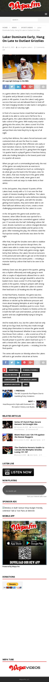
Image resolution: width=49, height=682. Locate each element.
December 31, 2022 (22, 440)
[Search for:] (24, 20)
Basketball (13, 370)
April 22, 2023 (9, 47)
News (14, 27)
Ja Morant (26, 375)
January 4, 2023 (21, 455)
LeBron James (10, 380)
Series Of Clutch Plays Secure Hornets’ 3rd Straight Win (27, 423)
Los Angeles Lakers (25, 47)
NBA (26, 384)
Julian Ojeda (36, 440)
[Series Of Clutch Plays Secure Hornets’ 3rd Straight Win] (8, 424)
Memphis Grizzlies (12, 384)
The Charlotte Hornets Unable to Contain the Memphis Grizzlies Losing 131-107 (29, 449)
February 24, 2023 (22, 427)
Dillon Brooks (10, 375)
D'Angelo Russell (30, 370)
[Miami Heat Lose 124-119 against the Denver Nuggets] (8, 437)
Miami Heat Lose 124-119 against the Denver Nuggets (29, 435)
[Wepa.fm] (24, 10)
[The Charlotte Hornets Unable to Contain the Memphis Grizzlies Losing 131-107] (8, 450)
